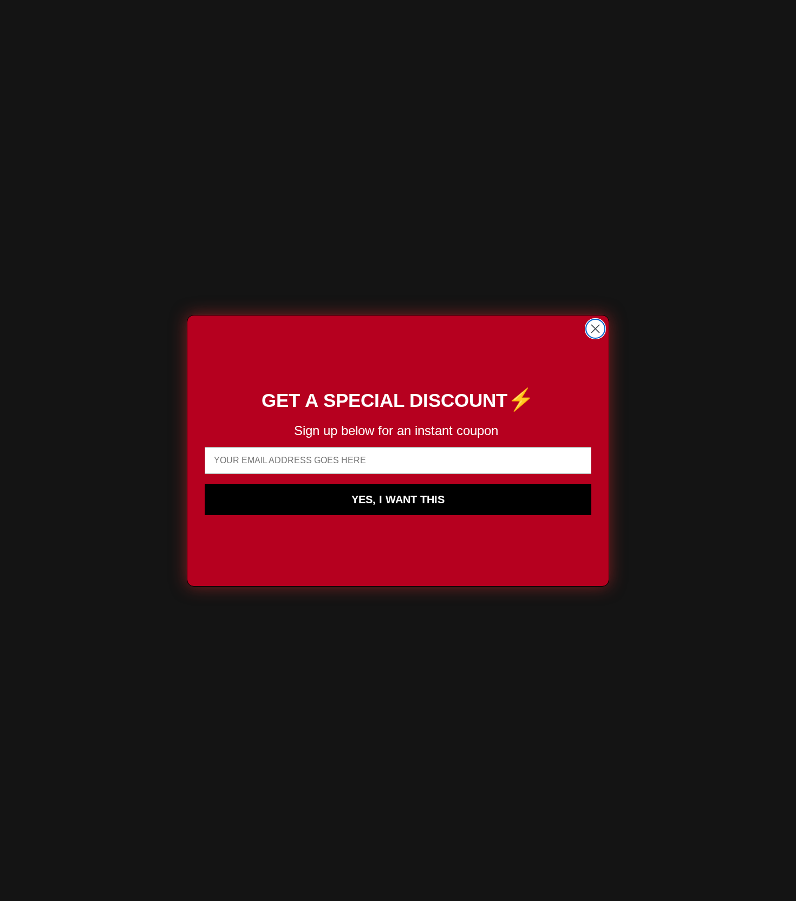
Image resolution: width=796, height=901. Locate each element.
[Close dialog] (595, 328)
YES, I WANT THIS (398, 499)
